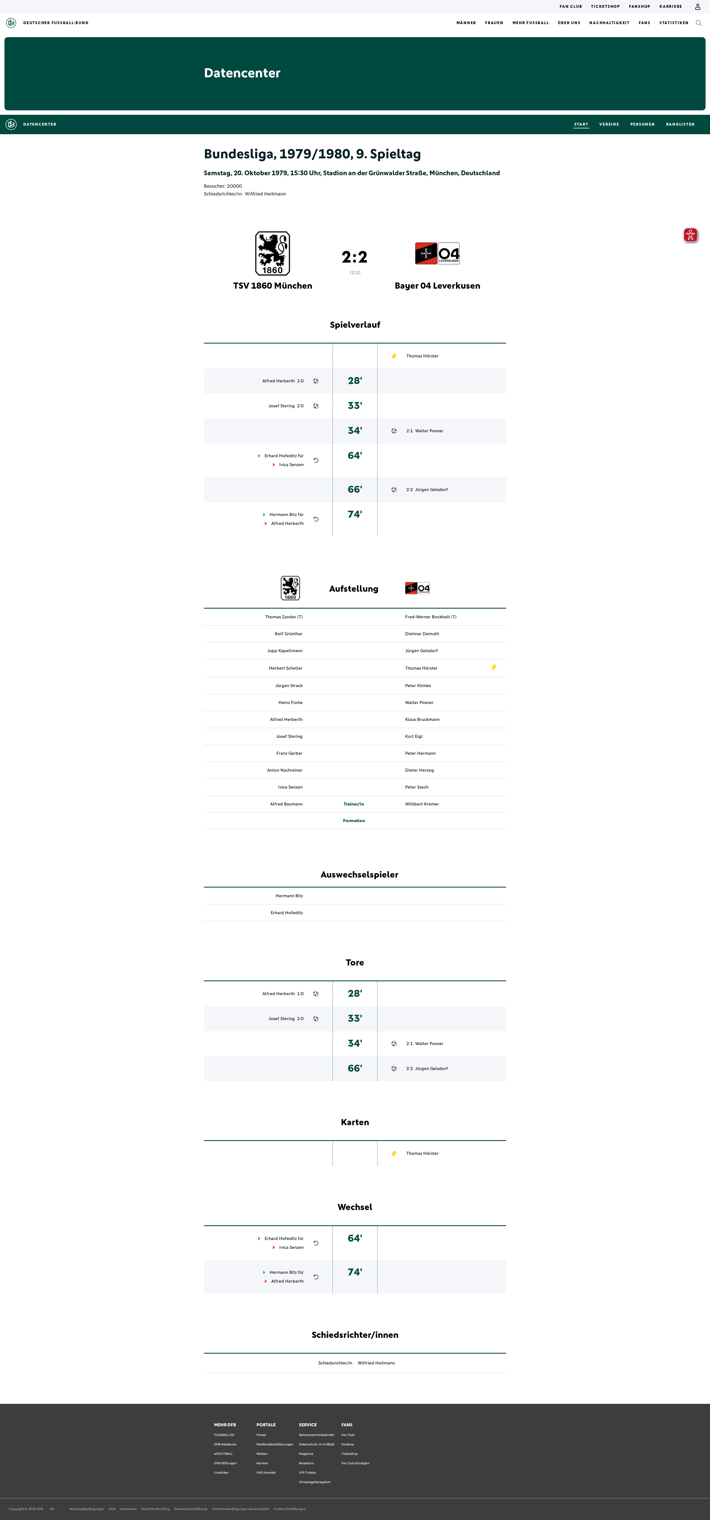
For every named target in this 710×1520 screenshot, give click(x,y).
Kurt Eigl (414, 736)
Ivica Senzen (291, 464)
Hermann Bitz (283, 514)
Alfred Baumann (286, 804)
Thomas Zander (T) (284, 617)
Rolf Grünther (289, 634)
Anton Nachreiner (285, 770)
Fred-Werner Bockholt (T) (431, 617)
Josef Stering (281, 406)
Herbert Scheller (286, 668)
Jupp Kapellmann (285, 651)
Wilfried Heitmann (265, 194)
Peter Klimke (418, 685)
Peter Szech (416, 787)
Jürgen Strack (289, 685)
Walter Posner (429, 431)
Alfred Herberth (278, 381)
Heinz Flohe (290, 702)
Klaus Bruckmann (422, 719)
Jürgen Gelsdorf (431, 489)
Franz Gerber (290, 753)
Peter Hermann (420, 753)
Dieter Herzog (419, 770)
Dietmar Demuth (422, 634)
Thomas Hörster (422, 356)
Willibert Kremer (422, 804)
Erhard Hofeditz (281, 456)
